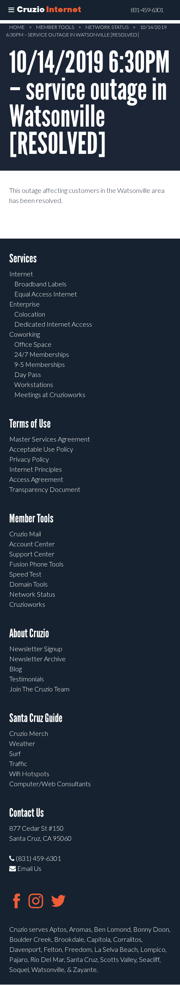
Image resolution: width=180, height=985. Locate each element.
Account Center (32, 544)
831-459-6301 (147, 10)
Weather (22, 743)
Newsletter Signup (35, 648)
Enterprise (24, 304)
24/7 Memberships (41, 354)
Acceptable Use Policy (41, 449)
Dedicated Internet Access (53, 324)
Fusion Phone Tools (36, 564)
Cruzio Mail (25, 534)
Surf (15, 753)
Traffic (18, 763)
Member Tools (55, 27)
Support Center (31, 554)
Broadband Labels (40, 284)
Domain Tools (28, 584)
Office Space (32, 344)
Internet (21, 274)
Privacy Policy (29, 459)
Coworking (24, 334)
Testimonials (26, 679)
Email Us (28, 868)
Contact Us (26, 813)
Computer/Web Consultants (50, 783)
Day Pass (27, 374)
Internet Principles (35, 469)
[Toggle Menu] (11, 10)
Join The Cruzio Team (39, 689)
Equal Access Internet (45, 294)
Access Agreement (36, 479)
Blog (15, 669)
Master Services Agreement (49, 439)
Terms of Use (30, 423)
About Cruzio (29, 633)
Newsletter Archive (37, 659)
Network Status (107, 27)
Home (17, 27)
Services (23, 258)
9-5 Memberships (39, 364)
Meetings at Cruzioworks (49, 394)
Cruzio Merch (28, 733)
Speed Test (25, 574)
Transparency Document (44, 489)
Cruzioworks (27, 604)
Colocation (29, 314)
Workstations (33, 384)
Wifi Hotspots (29, 773)
